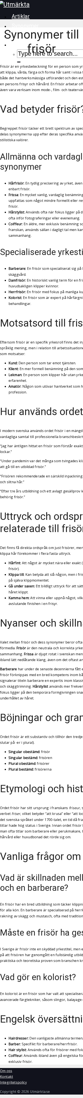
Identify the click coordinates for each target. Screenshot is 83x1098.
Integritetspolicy (13, 1082)
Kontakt (6, 1076)
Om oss (6, 1070)
